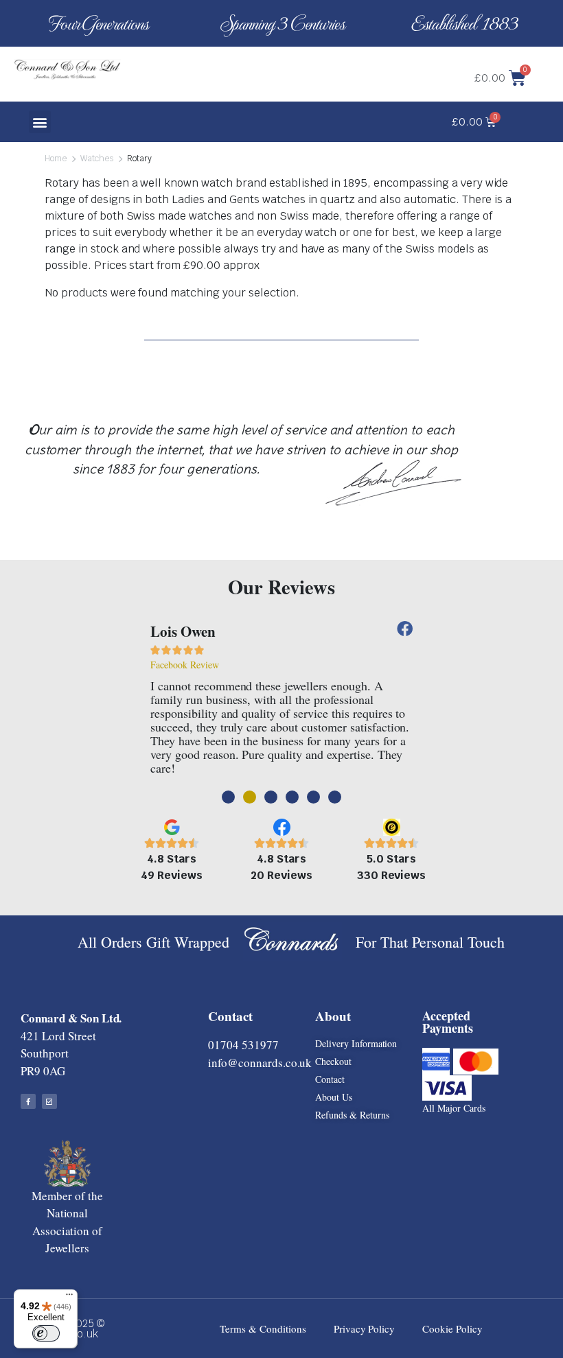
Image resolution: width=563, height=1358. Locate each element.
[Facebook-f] (28, 1101)
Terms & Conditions (263, 1328)
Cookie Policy (452, 1328)
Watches (96, 158)
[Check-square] (49, 1101)
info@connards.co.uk (260, 1062)
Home (56, 158)
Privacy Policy (364, 1328)
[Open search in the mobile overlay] (269, 59)
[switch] (46, 1333)
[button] (40, 121)
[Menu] (69, 1297)
